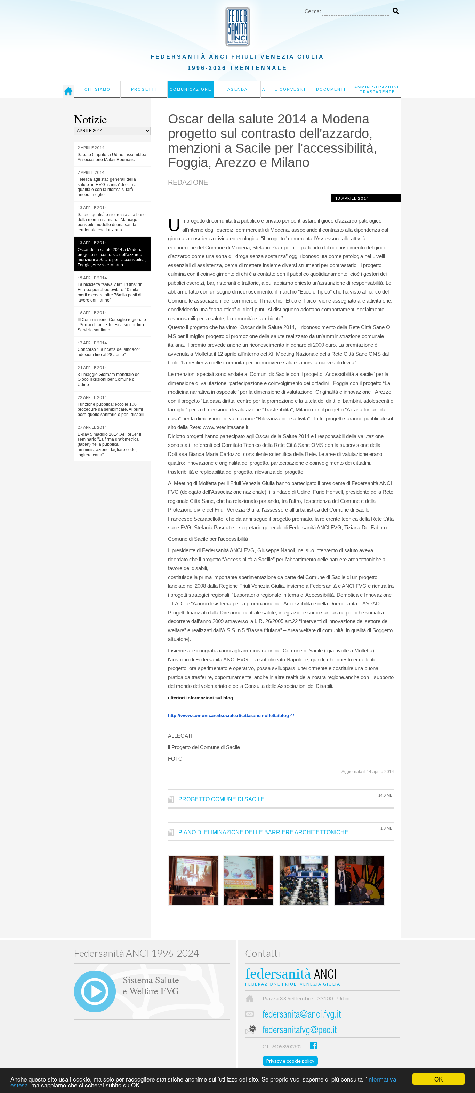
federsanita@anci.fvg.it (302, 1015)
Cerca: (312, 11)
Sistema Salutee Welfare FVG (151, 984)
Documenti (331, 89)
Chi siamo (97, 89)
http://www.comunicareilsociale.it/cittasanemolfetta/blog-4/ (231, 715)
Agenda (237, 89)
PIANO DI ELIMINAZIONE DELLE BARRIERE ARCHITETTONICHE (263, 832)
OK (438, 1079)
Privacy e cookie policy (290, 1061)
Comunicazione (190, 89)
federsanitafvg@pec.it (300, 1031)
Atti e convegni (284, 89)
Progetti (143, 89)
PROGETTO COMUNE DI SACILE (221, 799)
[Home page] (68, 91)
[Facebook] (313, 1045)
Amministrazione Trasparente (377, 89)
